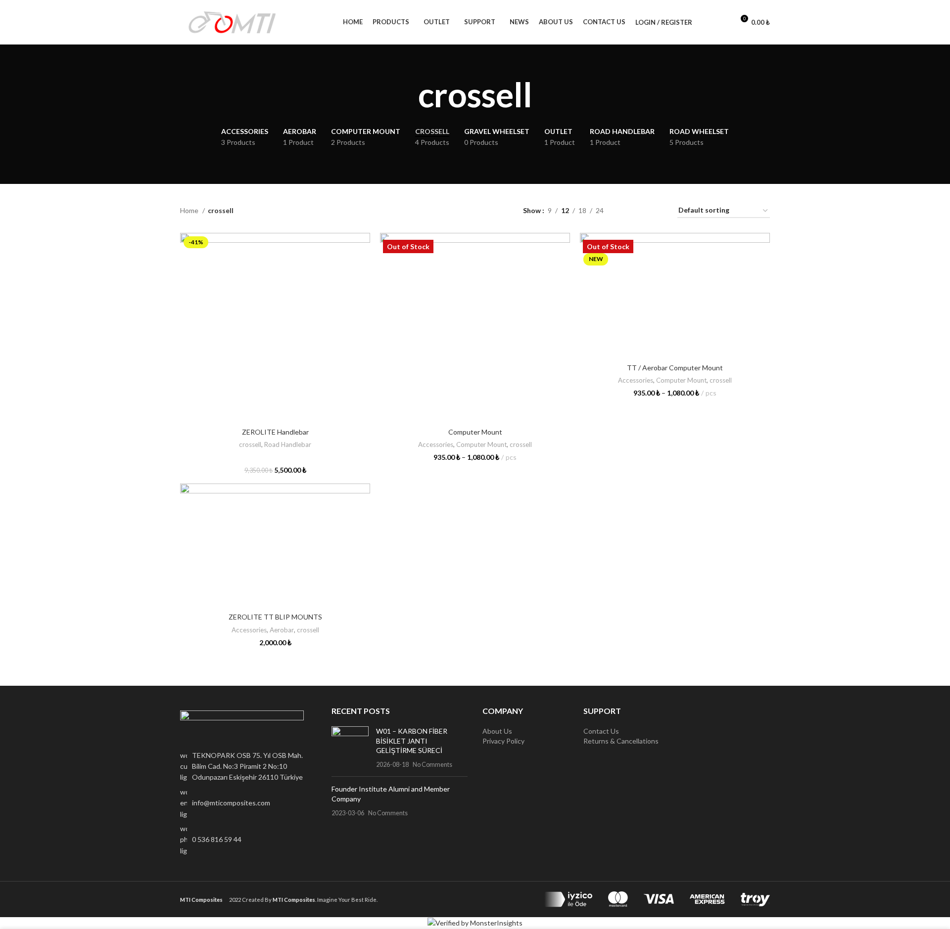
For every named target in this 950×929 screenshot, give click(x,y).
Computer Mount (475, 432)
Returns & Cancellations (621, 741)
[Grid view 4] (658, 211)
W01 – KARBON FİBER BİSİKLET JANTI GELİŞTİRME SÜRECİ (411, 740)
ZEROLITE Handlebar (275, 432)
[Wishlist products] (722, 22)
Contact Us (601, 731)
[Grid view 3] (642, 211)
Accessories (435, 444)
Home (190, 210)
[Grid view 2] (626, 211)
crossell (250, 444)
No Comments (432, 764)
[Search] (705, 22)
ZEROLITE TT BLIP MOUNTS (275, 617)
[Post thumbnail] (350, 747)
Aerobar (282, 630)
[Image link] (242, 724)
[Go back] (405, 94)
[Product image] (275, 328)
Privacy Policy (503, 741)
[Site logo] (232, 21)
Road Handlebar (287, 444)
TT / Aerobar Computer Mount (675, 367)
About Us (497, 731)
